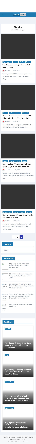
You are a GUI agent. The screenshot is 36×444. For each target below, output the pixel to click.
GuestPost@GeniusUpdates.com (18, 442)
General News (9, 381)
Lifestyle (7, 328)
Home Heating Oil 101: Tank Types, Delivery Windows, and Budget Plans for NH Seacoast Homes (17, 399)
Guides (22, 62)
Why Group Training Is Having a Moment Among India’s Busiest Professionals (18, 345)
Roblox (24, 161)
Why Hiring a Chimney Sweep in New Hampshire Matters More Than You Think (18, 371)
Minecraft (25, 112)
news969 (7, 70)
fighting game (7, 62)
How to (28, 62)
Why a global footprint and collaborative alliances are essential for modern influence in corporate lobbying (17, 426)
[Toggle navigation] (3, 15)
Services (29, 212)
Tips (6, 355)
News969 (15, 439)
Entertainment (7, 212)
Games (16, 62)
